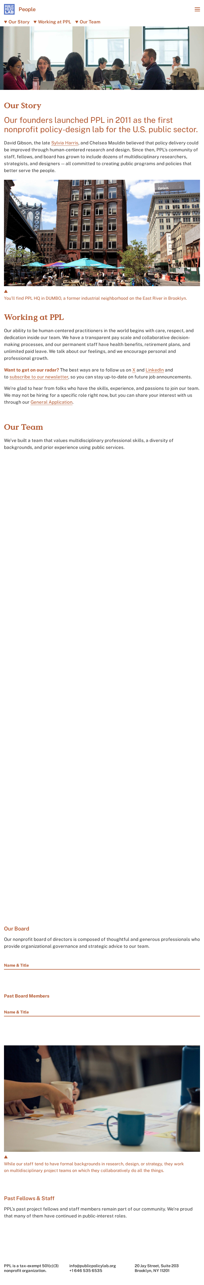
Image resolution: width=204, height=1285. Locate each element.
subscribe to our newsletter (39, 376)
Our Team (90, 22)
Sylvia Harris (64, 142)
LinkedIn (155, 370)
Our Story (18, 22)
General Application (52, 402)
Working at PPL (54, 22)
